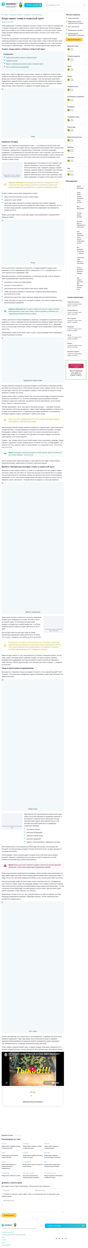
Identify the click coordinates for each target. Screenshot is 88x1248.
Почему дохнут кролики (75, 30)
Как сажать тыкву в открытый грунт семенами (54, 630)
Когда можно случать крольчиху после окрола (75, 22)
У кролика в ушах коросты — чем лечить (80, 260)
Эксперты (4, 1239)
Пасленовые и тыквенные (16, 14)
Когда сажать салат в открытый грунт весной (33, 1165)
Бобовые (4, 1161)
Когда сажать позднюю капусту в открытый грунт (11, 1147)
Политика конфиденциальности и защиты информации (14, 1234)
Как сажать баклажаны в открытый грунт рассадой (31, 1176)
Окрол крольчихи (73, 18)
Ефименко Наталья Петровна (33, 1102)
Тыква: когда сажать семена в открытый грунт (21, 57)
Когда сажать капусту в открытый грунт (51, 1147)
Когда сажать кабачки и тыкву (11, 1175)
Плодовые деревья (6, 1172)
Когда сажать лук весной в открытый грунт (10, 1156)
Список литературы (6, 1245)
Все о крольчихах (73, 26)
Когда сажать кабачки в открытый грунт (12, 826)
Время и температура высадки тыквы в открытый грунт (24, 64)
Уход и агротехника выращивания (17, 67)
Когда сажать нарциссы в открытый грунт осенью (52, 1165)
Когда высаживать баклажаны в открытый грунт (53, 1176)
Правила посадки (12, 60)
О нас (3, 1237)
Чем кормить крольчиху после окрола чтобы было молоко (80, 237)
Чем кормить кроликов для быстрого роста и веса (80, 283)
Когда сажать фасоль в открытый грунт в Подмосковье (9, 1166)
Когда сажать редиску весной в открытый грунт (32, 1156)
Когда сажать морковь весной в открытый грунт (32, 1147)
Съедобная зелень (27, 1161)
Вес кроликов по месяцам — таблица (80, 250)
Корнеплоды (25, 1143)
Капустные (4, 1143)
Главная (5, 14)
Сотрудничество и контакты (8, 1232)
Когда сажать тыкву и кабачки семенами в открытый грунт (12, 175)
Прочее (3, 1152)
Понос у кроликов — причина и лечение (80, 270)
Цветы (45, 1161)
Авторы (3, 1242)
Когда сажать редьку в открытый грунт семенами (52, 1156)
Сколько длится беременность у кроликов (76, 34)
